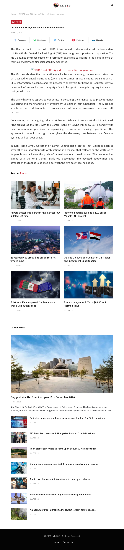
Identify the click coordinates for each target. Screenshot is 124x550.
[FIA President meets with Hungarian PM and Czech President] (19, 437)
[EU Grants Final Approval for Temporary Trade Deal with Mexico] (35, 284)
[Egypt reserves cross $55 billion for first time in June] (35, 240)
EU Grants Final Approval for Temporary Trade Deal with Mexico (33, 304)
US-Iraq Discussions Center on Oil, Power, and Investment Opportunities (87, 259)
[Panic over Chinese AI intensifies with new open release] (19, 483)
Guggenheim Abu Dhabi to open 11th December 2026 (43, 397)
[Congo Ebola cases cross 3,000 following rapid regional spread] (19, 468)
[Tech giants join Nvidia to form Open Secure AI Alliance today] (19, 452)
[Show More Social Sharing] (110, 40)
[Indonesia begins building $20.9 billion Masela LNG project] (88, 195)
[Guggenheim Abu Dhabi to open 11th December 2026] (62, 364)
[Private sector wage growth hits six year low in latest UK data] (35, 195)
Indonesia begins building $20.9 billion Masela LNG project (85, 214)
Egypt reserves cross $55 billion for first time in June (33, 259)
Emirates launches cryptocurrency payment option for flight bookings (67, 418)
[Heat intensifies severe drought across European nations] (19, 498)
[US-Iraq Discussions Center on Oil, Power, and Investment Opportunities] (88, 240)
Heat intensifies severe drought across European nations (60, 494)
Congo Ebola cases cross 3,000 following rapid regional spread (64, 464)
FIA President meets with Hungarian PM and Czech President (63, 433)
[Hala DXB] (61, 5)
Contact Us (68, 542)
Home (13, 14)
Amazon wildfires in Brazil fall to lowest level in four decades (63, 510)
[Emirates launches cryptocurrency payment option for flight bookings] (19, 422)
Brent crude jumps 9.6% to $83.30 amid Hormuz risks (85, 304)
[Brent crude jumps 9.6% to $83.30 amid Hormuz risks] (88, 284)
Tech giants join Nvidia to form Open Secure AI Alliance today (63, 448)
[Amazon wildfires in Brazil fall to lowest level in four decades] (19, 514)
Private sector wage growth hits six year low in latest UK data (35, 214)
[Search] (111, 5)
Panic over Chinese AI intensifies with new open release (60, 479)
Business (16, 22)
